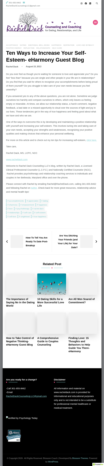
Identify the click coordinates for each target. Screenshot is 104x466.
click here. (91, 140)
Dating (23, 45)
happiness (43, 205)
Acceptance (12, 45)
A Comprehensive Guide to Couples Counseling (48, 341)
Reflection (29, 48)
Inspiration (68, 45)
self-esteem (41, 212)
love (11, 209)
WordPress (53, 462)
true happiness (40, 216)
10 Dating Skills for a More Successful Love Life (50, 302)
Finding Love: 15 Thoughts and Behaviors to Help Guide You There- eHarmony (79, 345)
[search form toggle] (97, 3)
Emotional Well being (39, 45)
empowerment (28, 205)
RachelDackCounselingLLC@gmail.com (26, 396)
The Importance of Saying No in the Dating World (20, 302)
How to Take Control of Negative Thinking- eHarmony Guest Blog (20, 341)
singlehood (25, 216)
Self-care (57, 48)
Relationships (43, 48)
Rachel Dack (12, 67)
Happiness (56, 45)
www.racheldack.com (17, 159)
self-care (27, 212)
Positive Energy (14, 48)
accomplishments (16, 201)
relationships (14, 212)
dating (45, 201)
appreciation (33, 201)
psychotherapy (23, 209)
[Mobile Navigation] (95, 22)
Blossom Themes (80, 458)
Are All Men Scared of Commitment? (81, 301)
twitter (34, 188)
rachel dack (39, 209)
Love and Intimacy (85, 45)
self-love (12, 216)
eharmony (13, 205)
